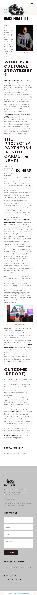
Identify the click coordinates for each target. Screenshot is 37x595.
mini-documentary (19, 412)
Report (15, 373)
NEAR (10, 160)
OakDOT (14, 156)
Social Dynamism (24, 593)
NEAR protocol (10, 435)
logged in (17, 453)
